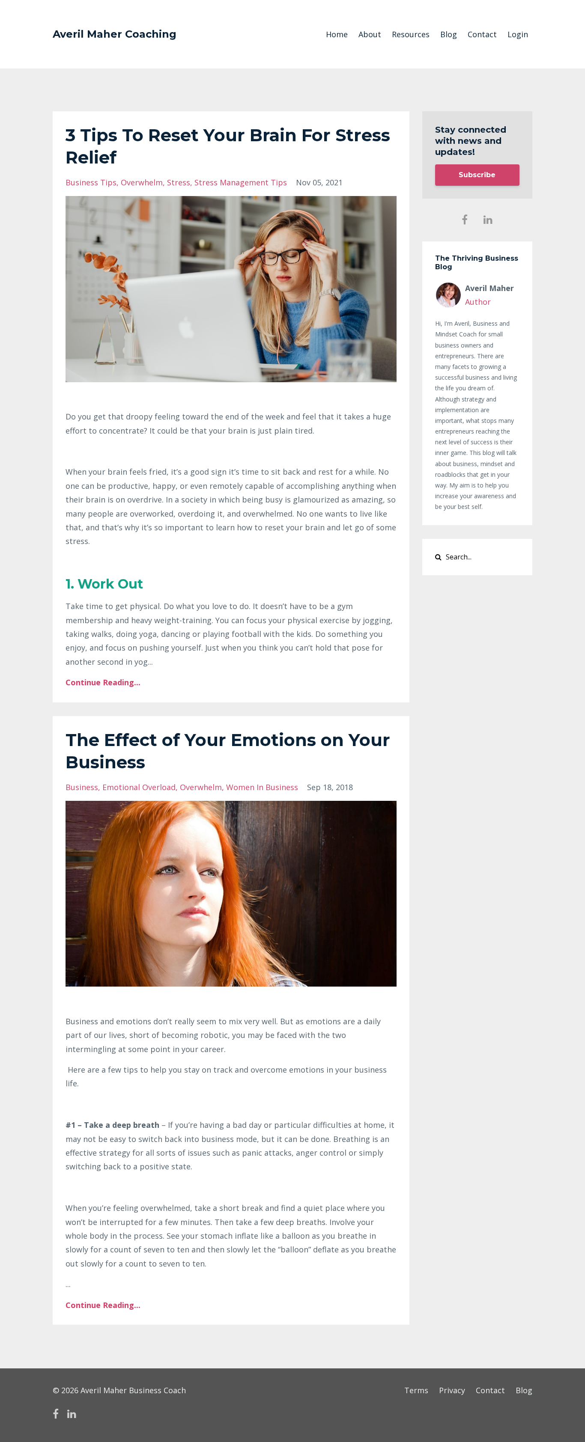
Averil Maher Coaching (114, 34)
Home (337, 34)
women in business (262, 787)
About (369, 34)
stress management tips (240, 182)
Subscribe (477, 175)
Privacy (452, 1390)
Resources (411, 34)
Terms (416, 1390)
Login (517, 34)
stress (178, 182)
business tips (91, 182)
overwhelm (142, 182)
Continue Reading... (103, 682)
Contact (482, 34)
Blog (448, 34)
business (82, 787)
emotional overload (139, 787)
